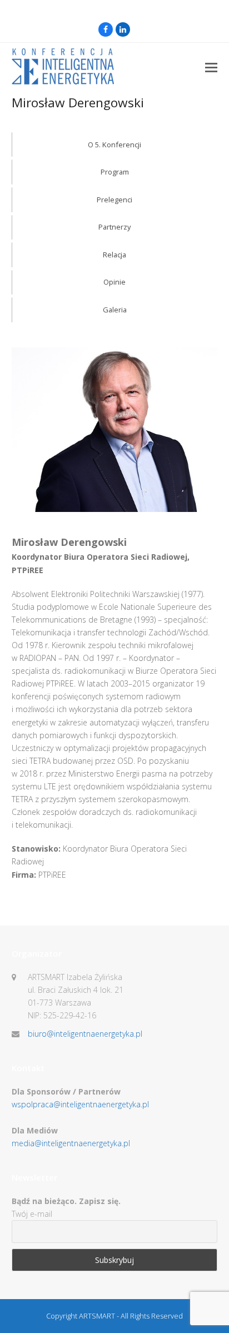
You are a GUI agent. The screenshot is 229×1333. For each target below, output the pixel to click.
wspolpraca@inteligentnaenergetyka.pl (80, 1104)
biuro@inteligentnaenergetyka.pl (85, 1033)
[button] (211, 66)
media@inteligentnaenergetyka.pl (71, 1143)
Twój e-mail (32, 1213)
